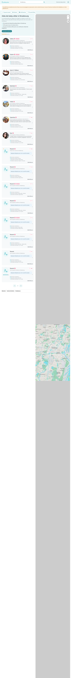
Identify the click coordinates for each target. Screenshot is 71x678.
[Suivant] (20, 285)
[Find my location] (68, 21)
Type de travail (7, 12)
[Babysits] (5, 2)
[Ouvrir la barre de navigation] (68, 2)
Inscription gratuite (6, 31)
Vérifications (23, 12)
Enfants (15, 12)
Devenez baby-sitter (61, 2)
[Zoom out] (68, 18)
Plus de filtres (32, 12)
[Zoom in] (68, 16)
